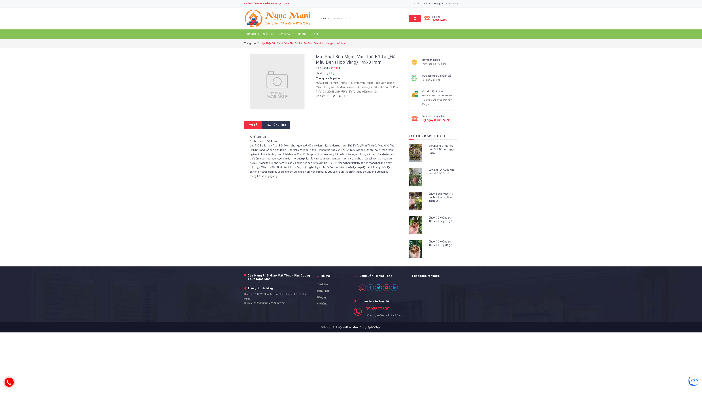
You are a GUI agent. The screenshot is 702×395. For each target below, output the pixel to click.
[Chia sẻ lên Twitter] (334, 96)
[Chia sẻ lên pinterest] (340, 96)
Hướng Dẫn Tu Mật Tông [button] (374, 276)
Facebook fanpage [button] (426, 276)
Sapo (378, 327)
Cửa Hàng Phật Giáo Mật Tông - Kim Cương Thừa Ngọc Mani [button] (279, 277)
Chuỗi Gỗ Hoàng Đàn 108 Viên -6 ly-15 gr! (441, 219)
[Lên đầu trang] (695, 387)
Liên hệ (427, 3)
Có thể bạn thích (427, 136)
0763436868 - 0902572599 (269, 303)
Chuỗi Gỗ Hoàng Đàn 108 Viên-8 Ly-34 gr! (441, 243)
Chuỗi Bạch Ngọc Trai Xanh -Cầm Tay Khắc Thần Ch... (441, 197)
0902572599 (439, 19)
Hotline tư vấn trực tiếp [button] (374, 301)
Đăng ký (321, 297)
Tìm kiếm (322, 284)
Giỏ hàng (322, 303)
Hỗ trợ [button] (325, 276)
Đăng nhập (323, 290)
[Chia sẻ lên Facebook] (328, 96)
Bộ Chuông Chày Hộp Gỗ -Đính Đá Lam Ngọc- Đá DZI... (442, 149)
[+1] (346, 96)
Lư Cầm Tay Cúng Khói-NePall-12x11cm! (442, 171)
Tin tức (415, 3)
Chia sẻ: (320, 96)
